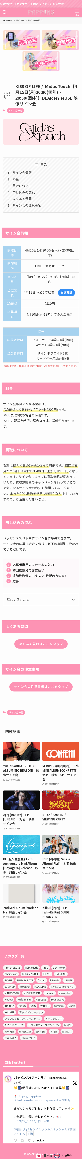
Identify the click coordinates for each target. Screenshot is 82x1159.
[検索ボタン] (5, 12)
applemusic (31, 967)
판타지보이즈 (28, 1037)
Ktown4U (25, 986)
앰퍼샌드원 (25, 1031)
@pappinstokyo (58, 1077)
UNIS (33, 1005)
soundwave (57, 999)
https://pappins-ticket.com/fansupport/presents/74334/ (42, 1098)
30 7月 (17, 1082)
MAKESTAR (40, 986)
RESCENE (41, 999)
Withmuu (59, 1005)
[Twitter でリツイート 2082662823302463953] (23, 1140)
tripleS (22, 1005)
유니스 (53, 1031)
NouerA (9, 999)
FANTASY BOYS (25, 980)
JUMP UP (10, 986)
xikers (72, 1005)
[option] (63, 1156)
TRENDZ (9, 1005)
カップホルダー (53, 1018)
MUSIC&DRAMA (32, 993)
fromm (41, 980)
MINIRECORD (12, 993)
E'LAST (47, 974)
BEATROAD (59, 967)
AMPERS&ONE (12, 967)
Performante (24, 999)
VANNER (44, 1005)
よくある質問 (22, 198)
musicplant (65, 993)
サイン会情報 (22, 172)
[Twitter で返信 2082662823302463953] (16, 1140)
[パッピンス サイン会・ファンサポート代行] (41, 12)
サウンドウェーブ (14, 1025)
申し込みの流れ (24, 192)
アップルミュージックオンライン (23, 1018)
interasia (54, 980)
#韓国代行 (20, 1129)
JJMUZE (68, 980)
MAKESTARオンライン (62, 986)
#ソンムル (60, 1129)
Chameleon (11, 974)
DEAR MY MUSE (30, 974)
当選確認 (66, 292)
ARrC (45, 967)
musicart (49, 993)
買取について (22, 185)
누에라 (67, 1025)
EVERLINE (61, 974)
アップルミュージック (31, 1012)
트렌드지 (67, 1031)
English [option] (67, 1155)
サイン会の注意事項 (27, 205)
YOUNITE (10, 1012)
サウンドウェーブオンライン (43, 1025)
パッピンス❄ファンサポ (30, 1077)
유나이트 (40, 1031)
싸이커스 (9, 1031)
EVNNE (8, 980)
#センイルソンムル (40, 1129)
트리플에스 (11, 1037)
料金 (16, 179)
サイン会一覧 (15, 110)
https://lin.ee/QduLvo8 (33, 1121)
